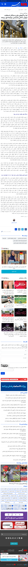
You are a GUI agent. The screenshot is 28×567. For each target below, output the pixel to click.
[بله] (19, 538)
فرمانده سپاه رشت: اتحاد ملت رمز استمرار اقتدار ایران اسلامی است (14, 452)
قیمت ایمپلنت (13, 495)
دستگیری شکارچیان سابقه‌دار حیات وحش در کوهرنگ (16, 395)
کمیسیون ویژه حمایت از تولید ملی (20, 240)
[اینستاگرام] (17, 538)
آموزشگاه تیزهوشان (22, 498)
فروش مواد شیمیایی (22, 495)
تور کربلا (17, 491)
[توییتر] (15, 538)
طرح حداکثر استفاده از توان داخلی (20, 243)
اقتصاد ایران (21, 9)
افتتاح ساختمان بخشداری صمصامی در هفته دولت (16, 415)
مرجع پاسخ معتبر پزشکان (8, 493)
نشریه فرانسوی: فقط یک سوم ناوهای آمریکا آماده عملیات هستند (13, 407)
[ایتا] (6, 538)
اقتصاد (25, 9)
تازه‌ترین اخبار (23, 393)
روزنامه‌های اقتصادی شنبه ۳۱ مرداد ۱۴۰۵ (17, 484)
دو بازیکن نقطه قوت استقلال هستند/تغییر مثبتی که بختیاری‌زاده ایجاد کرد (13, 442)
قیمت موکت (24, 491)
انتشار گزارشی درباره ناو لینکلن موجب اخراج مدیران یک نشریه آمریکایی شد (14, 401)
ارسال (3, 373)
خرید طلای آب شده (5, 489)
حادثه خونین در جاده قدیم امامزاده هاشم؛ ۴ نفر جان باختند (14, 426)
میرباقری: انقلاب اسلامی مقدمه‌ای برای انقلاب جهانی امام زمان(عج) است (15, 430)
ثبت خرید (14, 271)
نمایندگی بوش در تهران (6, 498)
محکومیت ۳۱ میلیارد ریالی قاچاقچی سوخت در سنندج (16, 418)
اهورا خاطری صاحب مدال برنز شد (19, 460)
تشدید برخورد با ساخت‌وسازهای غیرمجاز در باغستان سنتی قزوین (13, 405)
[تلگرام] (22, 538)
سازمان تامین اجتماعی (22, 238)
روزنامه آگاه (7, 502)
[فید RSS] (11, 538)
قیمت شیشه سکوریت (17, 489)
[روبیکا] (13, 538)
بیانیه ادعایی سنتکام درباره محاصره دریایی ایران (17, 446)
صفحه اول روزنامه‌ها (22, 463)
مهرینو (3, 500)
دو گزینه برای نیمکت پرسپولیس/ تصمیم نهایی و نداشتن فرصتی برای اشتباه (13, 438)
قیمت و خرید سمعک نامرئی (11, 500)
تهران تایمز (21, 502)
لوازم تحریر (25, 489)
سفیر (11, 489)
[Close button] (27, 553)
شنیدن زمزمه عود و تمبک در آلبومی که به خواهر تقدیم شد (14, 410)
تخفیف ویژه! (9, 560)
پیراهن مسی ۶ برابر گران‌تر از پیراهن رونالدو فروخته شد (15, 421)
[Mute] (5, 263)
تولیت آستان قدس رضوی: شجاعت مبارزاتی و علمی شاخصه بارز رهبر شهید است (14, 434)
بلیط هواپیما (14, 498)
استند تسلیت (11, 491)
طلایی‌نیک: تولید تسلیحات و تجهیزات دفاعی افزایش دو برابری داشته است (14, 456)
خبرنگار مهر (20, 48)
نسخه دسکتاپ (14, 543)
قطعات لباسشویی (5, 495)
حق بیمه (4, 238)
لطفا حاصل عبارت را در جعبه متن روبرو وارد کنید (17, 367)
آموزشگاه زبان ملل (22, 500)
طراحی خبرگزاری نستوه (21, 564)
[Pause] (3, 263)
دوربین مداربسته (21, 493)
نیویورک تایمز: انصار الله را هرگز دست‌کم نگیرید (17, 413)
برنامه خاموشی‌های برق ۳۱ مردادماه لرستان (17, 449)
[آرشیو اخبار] (8, 538)
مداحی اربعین (4, 491)
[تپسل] (2, 248)
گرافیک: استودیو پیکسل (10, 564)
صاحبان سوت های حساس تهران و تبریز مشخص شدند (15, 398)
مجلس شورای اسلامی (12, 238)
